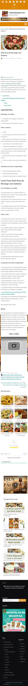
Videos (4, 582)
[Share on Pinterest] (2, 62)
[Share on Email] (2, 70)
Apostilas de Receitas (9, 675)
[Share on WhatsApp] (2, 67)
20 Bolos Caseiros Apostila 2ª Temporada (11, 515)
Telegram (22, 661)
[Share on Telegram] (2, 64)
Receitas (8, 373)
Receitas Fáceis (14, 373)
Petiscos (7, 669)
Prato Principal (9, 672)
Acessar (25, 453)
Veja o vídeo (7, 105)
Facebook (22, 646)
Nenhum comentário (16, 58)
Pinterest (22, 648)
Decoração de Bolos (8, 375)
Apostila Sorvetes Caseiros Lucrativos (13, 560)
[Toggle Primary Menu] (25, 24)
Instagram (22, 651)
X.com (21, 654)
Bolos (6, 29)
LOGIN (13, 7)
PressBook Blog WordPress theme (17, 684)
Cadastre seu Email (9, 647)
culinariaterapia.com (17, 12)
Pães (6, 667)
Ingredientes (5, 95)
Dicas (5, 103)
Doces (7, 659)
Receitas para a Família (12, 377)
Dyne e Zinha (6, 58)
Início (2, 29)
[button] (7, 77)
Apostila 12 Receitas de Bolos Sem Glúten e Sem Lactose (14, 530)
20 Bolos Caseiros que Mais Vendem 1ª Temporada (13, 545)
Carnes (7, 657)
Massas (7, 664)
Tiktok (21, 656)
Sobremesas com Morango (13, 379)
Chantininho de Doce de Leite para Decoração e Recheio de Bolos (12, 574)
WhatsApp (22, 659)
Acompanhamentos (10, 651)
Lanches (7, 662)
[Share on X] (2, 73)
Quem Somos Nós (8, 644)
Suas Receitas (7, 642)
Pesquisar (5, 598)
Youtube (22, 643)
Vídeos (5, 677)
